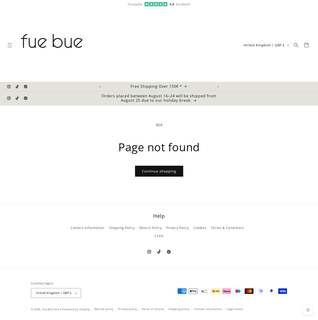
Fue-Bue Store (51, 309)
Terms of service (153, 309)
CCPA (159, 236)
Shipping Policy (122, 228)
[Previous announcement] (100, 86)
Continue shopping (159, 171)
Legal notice (235, 309)
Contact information (208, 309)
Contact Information (87, 228)
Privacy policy (127, 309)
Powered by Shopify (76, 309)
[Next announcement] (218, 86)
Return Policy (150, 228)
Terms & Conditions (227, 228)
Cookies (199, 228)
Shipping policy (179, 309)
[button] (10, 45)
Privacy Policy (177, 228)
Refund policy (104, 309)
